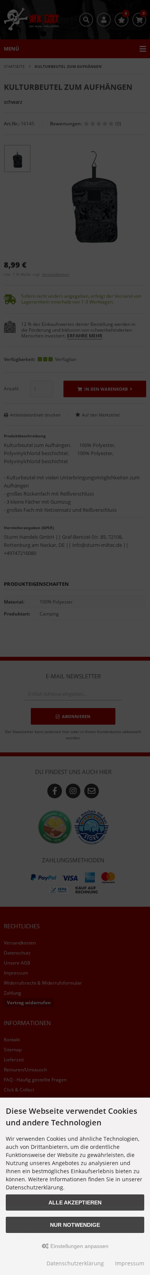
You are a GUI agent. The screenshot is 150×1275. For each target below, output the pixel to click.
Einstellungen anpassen (78, 1246)
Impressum (129, 1263)
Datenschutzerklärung (75, 1263)
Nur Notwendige (75, 1225)
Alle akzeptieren (75, 1202)
